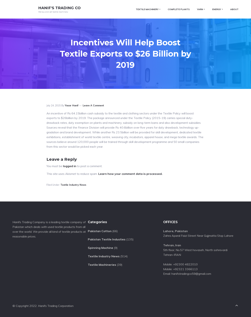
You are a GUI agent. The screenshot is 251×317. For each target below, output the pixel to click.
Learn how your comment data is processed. (130, 174)
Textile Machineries (102, 264)
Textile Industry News (73, 184)
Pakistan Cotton (100, 231)
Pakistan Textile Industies (107, 239)
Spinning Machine (100, 248)
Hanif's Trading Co (59, 8)
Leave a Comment (93, 105)
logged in (69, 166)
